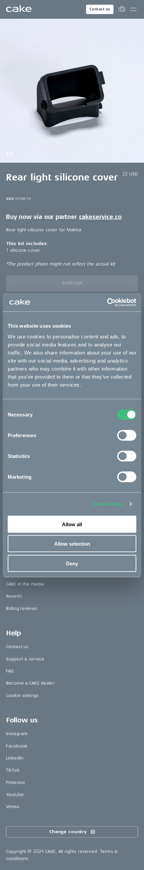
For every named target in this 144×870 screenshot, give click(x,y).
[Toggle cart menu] (122, 9)
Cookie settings (22, 695)
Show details (108, 504)
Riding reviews (22, 608)
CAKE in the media (25, 583)
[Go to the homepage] (18, 9)
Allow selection (72, 544)
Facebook (16, 745)
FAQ (10, 671)
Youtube (15, 794)
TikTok (12, 770)
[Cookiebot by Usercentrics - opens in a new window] (107, 302)
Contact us (99, 9)
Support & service (25, 658)
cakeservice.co (100, 217)
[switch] (126, 435)
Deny (72, 563)
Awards (14, 596)
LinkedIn (14, 758)
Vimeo (13, 806)
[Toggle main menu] (133, 9)
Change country (68, 831)
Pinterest (15, 782)
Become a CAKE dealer (30, 683)
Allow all (72, 524)
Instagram (16, 733)
